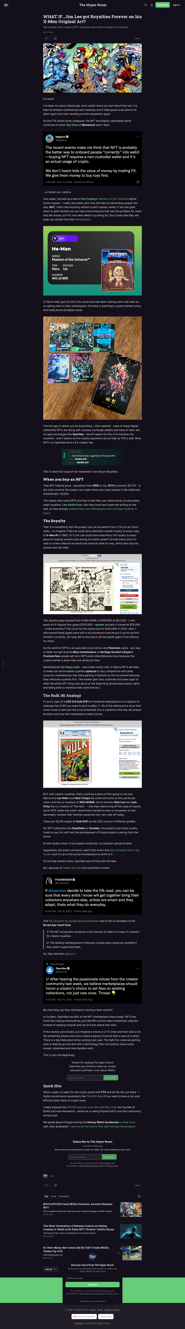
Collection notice (111, 1309)
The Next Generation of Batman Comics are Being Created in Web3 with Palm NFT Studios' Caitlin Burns (78, 1227)
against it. (70, 953)
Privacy (92, 1309)
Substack (79, 1323)
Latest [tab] (53, 1196)
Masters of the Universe (113, 198)
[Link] (39, 479)
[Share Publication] (151, 5)
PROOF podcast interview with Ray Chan (92, 1107)
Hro (79, 301)
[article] (92, 1211)
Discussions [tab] (64, 1196)
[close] (118, 1253)
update (99, 624)
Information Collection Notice (92, 1293)
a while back (127, 1122)
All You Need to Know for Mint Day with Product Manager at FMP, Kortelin (77, 1211)
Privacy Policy (113, 1293)
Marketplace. (83, 219)
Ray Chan (72, 124)
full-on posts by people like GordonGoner (74, 921)
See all (48, 1269)
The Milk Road (95, 1096)
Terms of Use (105, 1291)
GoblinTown (75, 504)
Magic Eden (72, 667)
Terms (100, 1309)
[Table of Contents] (3, 664)
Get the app (105, 1316)
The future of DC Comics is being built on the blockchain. (69, 1233)
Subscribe (163, 5)
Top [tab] (46, 1196)
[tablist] (57, 1196)
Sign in (176, 5)
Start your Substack (85, 1316)
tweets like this (72, 867)
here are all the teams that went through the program (103, 1126)
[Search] (145, 5)
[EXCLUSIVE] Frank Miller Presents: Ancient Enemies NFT (77, 1205)
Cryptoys (92, 198)
